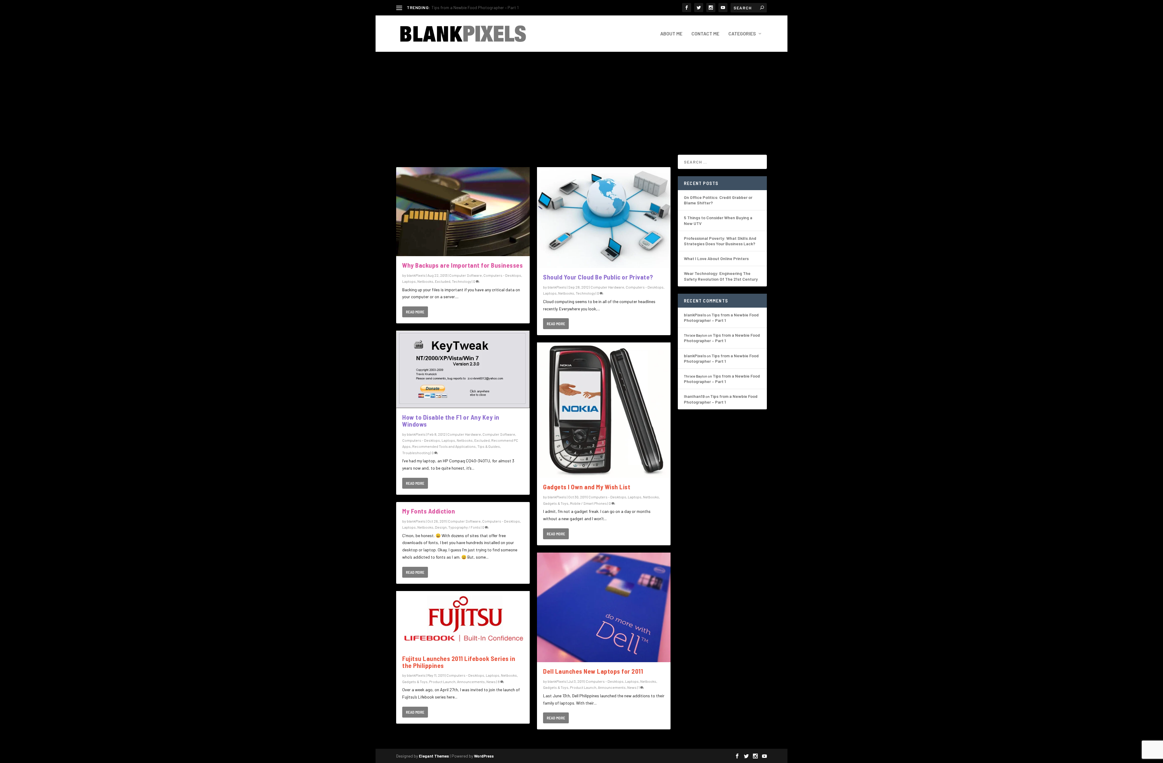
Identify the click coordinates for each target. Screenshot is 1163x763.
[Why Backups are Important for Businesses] (463, 211)
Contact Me (705, 33)
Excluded (442, 281)
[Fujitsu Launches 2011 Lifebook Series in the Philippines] (463, 620)
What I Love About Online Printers (716, 258)
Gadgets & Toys (415, 681)
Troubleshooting (416, 453)
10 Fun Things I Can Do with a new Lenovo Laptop (477, 7)
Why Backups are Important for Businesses (462, 265)
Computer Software (465, 275)
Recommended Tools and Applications (444, 446)
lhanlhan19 (694, 396)
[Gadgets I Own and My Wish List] (604, 410)
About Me (671, 33)
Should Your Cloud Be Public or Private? (598, 277)
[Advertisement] (581, 97)
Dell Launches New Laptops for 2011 (593, 671)
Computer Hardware (464, 434)
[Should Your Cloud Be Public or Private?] (604, 217)
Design (441, 527)
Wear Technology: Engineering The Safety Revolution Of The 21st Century (721, 276)
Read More (415, 311)
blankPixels (416, 275)
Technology (461, 281)
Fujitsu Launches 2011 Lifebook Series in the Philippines (458, 662)
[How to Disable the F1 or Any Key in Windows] (463, 369)
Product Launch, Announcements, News (462, 681)
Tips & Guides (488, 446)
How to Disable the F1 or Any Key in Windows (450, 420)
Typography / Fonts (464, 527)
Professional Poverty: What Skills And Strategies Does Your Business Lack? (720, 241)
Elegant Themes (434, 756)
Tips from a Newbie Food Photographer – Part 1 (721, 317)
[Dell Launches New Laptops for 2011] (604, 607)
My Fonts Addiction (428, 511)
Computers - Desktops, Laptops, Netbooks (437, 440)
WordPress (484, 756)
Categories (742, 33)
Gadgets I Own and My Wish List (586, 486)
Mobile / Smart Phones (588, 503)
